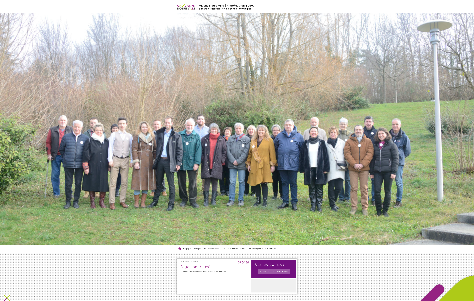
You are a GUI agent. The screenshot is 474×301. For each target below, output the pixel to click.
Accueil (179, 248)
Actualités (233, 248)
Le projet (197, 248)
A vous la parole (255, 248)
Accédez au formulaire (274, 271)
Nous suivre (270, 248)
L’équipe (187, 248)
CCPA (223, 248)
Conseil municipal (211, 248)
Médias (243, 248)
